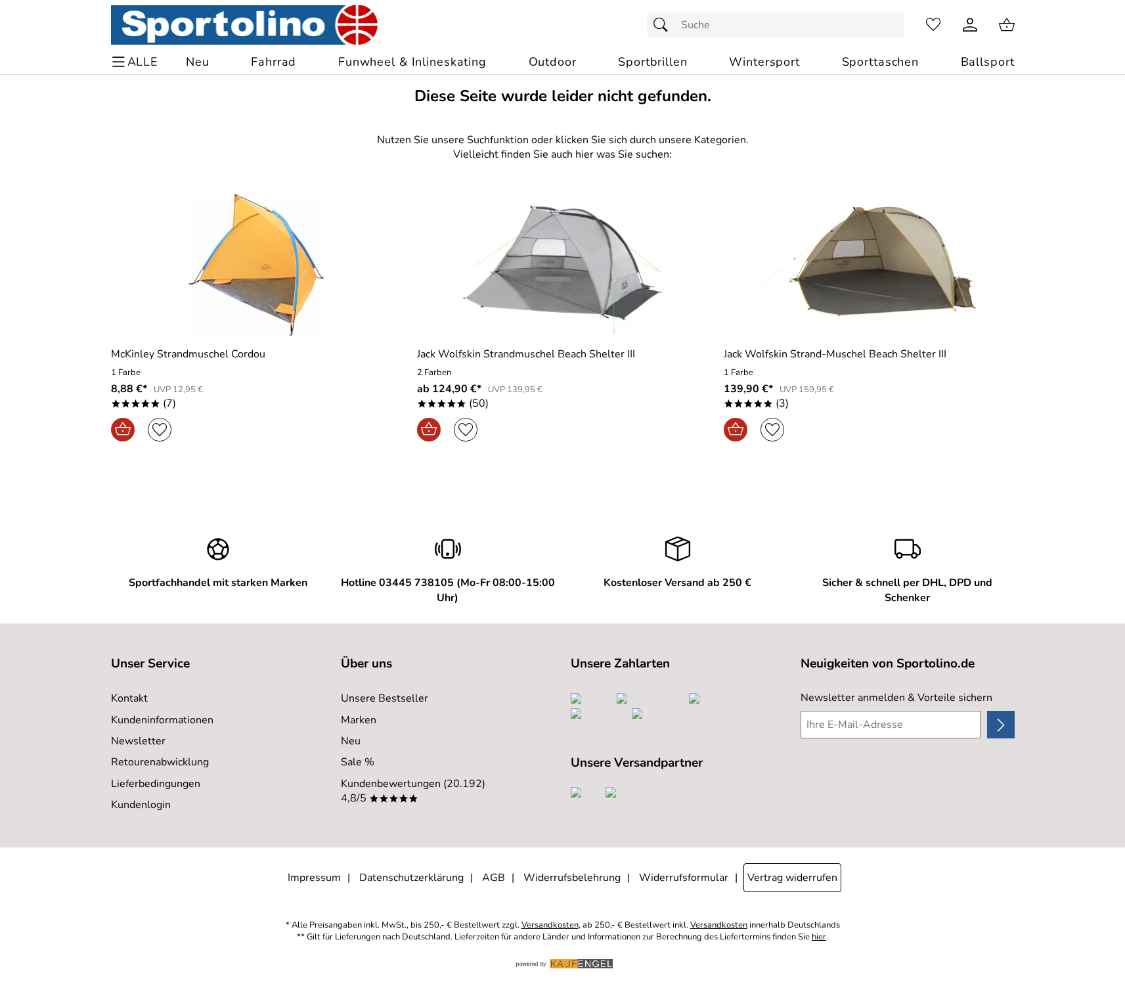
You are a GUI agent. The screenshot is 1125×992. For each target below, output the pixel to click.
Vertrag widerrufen (792, 877)
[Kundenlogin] (970, 25)
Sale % (357, 762)
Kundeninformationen (162, 720)
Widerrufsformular (683, 877)
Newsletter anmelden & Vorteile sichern (896, 697)
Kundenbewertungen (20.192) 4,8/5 (413, 791)
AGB (493, 877)
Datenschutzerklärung (411, 877)
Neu (351, 741)
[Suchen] (664, 24)
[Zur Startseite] (244, 25)
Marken (358, 720)
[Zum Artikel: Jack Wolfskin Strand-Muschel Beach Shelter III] (869, 265)
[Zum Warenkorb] (1007, 25)
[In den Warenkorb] (123, 429)
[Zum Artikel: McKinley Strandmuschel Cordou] (256, 265)
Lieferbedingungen (155, 784)
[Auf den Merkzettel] (159, 429)
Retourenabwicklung (160, 762)
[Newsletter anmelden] (1000, 724)
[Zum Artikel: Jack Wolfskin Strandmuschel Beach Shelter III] (562, 265)
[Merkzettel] (933, 25)
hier (819, 937)
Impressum (314, 877)
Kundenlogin (141, 805)
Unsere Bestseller (384, 698)
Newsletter (138, 741)
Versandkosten (550, 925)
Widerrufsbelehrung (572, 877)
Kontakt (129, 698)
